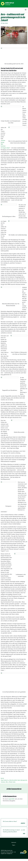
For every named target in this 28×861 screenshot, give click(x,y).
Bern (7, 782)
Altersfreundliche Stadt (15, 780)
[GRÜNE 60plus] (3, 3)
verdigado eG (9, 853)
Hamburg (7, 4)
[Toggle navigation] (25, 9)
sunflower (11, 852)
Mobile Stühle (12, 782)
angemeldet (11, 799)
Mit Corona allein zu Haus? (14, 822)
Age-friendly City (5, 780)
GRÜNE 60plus (9, 3)
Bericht (2, 778)
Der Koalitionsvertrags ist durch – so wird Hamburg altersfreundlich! (14, 831)
